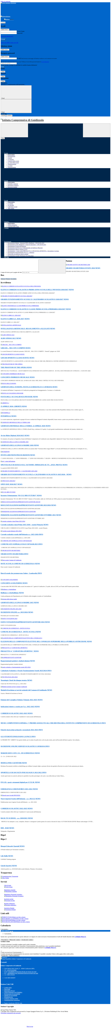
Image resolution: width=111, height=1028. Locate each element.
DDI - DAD (7, 828)
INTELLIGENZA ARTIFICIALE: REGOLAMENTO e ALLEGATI (28, 328)
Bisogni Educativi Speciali (13, 846)
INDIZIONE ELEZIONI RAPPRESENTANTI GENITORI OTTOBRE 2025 (31, 515)
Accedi (3, 22)
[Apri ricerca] (96, 130)
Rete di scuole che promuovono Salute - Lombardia (21, 573)
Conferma (9, 115)
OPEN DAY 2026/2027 (11, 484)
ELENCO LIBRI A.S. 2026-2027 (15, 319)
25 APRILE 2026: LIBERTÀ (14, 406)
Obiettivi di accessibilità (10, 995)
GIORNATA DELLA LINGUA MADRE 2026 (20, 445)
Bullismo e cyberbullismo (12, 593)
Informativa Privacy (9, 991)
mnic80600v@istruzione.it (22, 971)
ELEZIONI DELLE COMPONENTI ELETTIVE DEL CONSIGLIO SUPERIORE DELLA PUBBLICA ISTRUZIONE (46, 641)
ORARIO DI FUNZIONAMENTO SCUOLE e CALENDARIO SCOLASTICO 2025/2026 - (36, 474)
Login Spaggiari (45, 61)
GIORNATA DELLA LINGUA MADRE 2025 (20, 602)
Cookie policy (8, 987)
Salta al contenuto (5, 1)
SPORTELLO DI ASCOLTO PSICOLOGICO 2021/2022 (23, 772)
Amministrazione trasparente (12, 1000)
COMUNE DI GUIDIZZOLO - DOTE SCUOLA (21, 632)
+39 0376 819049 (11, 970)
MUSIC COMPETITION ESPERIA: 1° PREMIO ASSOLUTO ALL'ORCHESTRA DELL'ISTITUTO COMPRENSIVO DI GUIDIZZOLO (53, 723)
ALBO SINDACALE (11, 338)
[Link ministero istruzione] (8, 3)
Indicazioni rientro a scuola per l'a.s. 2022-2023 (20, 707)
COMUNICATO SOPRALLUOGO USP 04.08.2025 (21, 544)
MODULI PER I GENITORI (14, 763)
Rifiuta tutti (15, 940)
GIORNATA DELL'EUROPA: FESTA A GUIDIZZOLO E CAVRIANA (29, 387)
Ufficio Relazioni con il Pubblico (13, 992)
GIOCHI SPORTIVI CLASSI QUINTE (17, 358)
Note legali (7, 989)
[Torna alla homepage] (55, 120)
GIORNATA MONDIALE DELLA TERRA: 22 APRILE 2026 (26, 426)
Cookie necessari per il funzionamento (11, 952)
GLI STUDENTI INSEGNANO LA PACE (18, 736)
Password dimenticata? (7, 36)
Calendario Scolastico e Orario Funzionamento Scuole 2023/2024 (26, 671)
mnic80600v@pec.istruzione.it (22, 973)
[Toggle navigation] (14, 130)
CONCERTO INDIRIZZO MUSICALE (18, 377)
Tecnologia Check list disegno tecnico (16, 680)
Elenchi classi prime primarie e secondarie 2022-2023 (22, 730)
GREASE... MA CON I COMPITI (16, 348)
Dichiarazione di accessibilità (12, 994)
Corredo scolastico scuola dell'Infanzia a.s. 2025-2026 (22, 534)
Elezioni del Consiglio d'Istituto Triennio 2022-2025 (22, 700)
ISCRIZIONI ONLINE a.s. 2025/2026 (17, 612)
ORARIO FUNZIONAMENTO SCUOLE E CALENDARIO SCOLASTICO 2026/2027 (35, 299)
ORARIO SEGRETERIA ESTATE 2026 (83, 268)
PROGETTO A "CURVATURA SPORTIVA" (20, 651)
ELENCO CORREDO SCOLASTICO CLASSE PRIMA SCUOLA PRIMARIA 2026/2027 (36, 309)
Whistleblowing (8, 997)
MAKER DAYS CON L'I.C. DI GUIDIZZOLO (20, 753)
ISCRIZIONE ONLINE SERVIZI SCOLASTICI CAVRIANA (25, 746)
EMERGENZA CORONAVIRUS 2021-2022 (19, 789)
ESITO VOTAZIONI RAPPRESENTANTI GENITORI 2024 (25, 622)
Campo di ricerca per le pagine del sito (11, 272)
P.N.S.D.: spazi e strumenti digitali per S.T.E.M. (20, 782)
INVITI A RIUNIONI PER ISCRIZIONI (18, 455)
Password (19, 33)
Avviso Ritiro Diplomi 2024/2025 (15, 435)
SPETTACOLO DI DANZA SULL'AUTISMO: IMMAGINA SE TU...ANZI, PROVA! (34, 465)
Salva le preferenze (14, 955)
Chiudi (3, 71)
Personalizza (4, 940)
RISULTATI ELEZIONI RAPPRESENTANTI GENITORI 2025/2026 (28, 505)
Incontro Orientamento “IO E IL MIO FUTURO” (21, 495)
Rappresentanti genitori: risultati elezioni (18, 661)
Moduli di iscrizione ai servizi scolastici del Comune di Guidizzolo (26, 690)
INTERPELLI (8, 416)
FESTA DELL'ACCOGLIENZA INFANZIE (19, 397)
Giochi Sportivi (9, 866)
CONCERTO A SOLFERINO (14, 583)
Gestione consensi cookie (11, 998)
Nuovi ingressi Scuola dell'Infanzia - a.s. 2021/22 (20, 799)
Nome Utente (20, 31)
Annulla (3, 115)
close (2, 138)
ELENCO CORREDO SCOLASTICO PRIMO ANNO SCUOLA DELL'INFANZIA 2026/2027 (37, 290)
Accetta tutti (27, 940)
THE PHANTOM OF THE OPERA (16, 367)
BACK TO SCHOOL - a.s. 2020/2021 (17, 818)
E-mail (19, 58)
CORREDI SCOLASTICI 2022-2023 (17, 713)
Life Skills (7, 856)
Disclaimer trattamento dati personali (11, 1013)
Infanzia (3, 279)
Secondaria (13, 279)
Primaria (7, 279)
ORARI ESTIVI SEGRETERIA (14, 554)
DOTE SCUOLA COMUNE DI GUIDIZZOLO (20, 564)
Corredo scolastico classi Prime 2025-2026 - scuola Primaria (24, 525)
